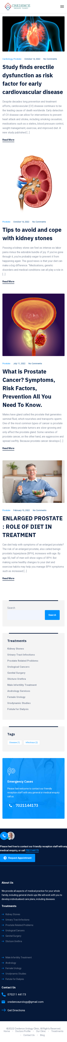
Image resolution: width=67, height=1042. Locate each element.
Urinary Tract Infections (21, 654)
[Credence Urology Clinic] (17, 7)
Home (7, 1031)
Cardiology (7, 59)
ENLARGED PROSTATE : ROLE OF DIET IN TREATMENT (32, 526)
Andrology (11, 963)
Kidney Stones (15, 648)
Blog (42, 1035)
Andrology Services (18, 691)
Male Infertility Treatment (22, 684)
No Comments (50, 59)
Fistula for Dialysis (17, 709)
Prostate (17, 59)
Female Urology (16, 697)
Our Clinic (41, 1031)
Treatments (57, 1031)
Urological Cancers (18, 666)
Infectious (32, 742)
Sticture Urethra (16, 678)
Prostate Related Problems (22, 660)
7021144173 (26, 805)
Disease (14, 742)
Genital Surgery (16, 672)
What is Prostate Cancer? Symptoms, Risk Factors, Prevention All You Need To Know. (28, 388)
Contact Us (29, 1035)
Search (11, 607)
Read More (8, 140)
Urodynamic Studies (19, 703)
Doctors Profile (23, 1031)
